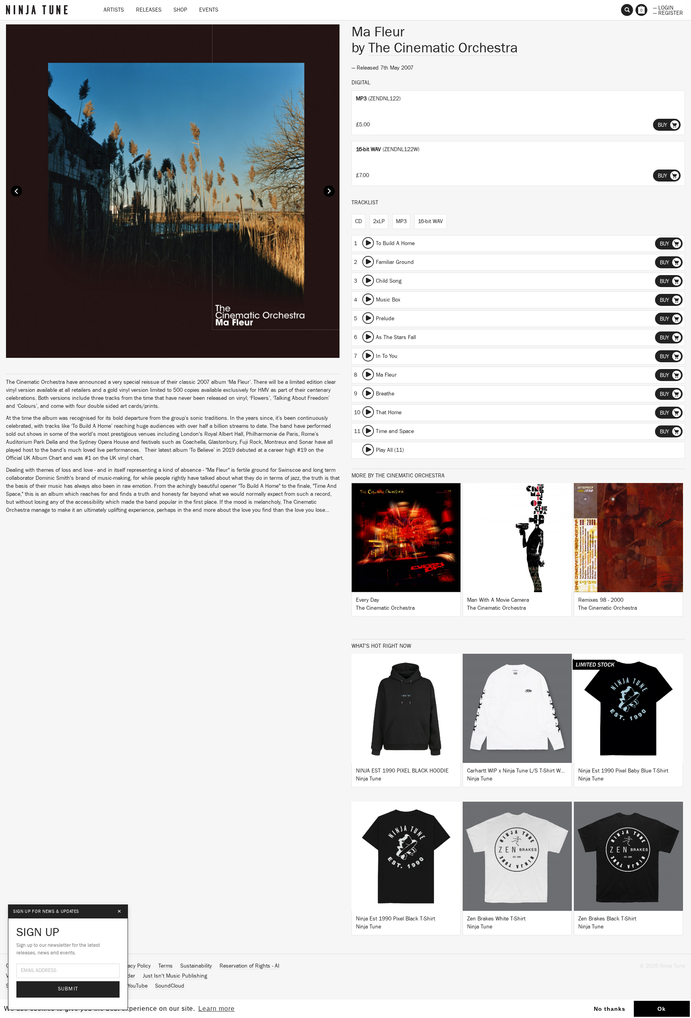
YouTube (138, 986)
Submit (68, 989)
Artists (114, 10)
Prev (16, 191)
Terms (165, 966)
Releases (149, 10)
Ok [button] (661, 1009)
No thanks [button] (609, 1009)
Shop (180, 10)
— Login (663, 7)
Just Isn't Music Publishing (175, 976)
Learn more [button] (216, 1008)
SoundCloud (169, 986)
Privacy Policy (135, 966)
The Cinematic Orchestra (443, 48)
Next (329, 191)
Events (208, 10)
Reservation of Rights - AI (250, 966)
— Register (668, 12)
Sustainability (196, 966)
